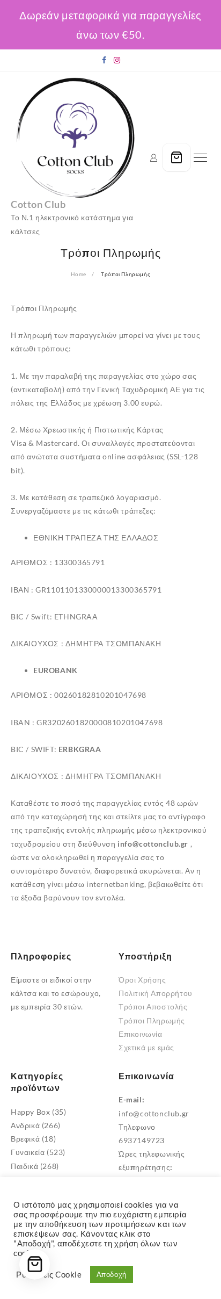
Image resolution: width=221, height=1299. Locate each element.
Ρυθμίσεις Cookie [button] (49, 1274)
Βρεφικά (25, 1138)
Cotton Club (38, 204)
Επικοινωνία (141, 1033)
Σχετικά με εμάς (146, 1047)
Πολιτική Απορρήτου (156, 993)
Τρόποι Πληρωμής (152, 1020)
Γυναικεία (28, 1152)
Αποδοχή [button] (112, 1274)
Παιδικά (24, 1166)
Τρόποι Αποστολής (153, 1006)
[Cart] (176, 157)
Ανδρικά (25, 1125)
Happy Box (30, 1111)
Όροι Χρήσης (142, 979)
